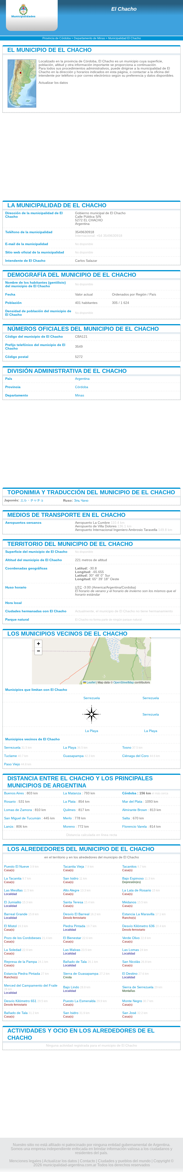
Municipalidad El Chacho (124, 38)
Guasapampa (73, 756)
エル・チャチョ (32, 500)
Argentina (82, 379)
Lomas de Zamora (18, 810)
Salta (126, 818)
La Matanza (72, 793)
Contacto (87, 1161)
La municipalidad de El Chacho (57, 205)
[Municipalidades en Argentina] (27, 11)
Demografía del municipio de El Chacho (71, 275)
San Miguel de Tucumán (22, 818)
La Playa (91, 731)
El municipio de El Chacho (49, 50)
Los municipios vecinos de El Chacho (67, 633)
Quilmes (69, 810)
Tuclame (10, 756)
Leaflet (91, 682)
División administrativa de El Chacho (67, 371)
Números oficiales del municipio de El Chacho (83, 329)
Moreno (69, 826)
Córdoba (81, 387)
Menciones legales (25, 1161)
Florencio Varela (134, 826)
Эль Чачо (81, 500)
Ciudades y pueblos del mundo (124, 1161)
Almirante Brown (134, 810)
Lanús (8, 826)
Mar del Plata (132, 801)
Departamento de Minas (89, 38)
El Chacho (124, 9)
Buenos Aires (14, 793)
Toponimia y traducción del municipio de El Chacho (91, 492)
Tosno (126, 747)
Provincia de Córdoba (56, 38)
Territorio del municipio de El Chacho (70, 544)
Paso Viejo (12, 764)
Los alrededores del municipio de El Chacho (80, 849)
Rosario (10, 801)
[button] (38, 644)
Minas (79, 395)
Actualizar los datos (53, 82)
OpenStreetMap (123, 682)
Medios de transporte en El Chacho (66, 515)
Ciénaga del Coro (135, 756)
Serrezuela (91, 698)
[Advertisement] (91, 156)
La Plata (69, 801)
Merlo (67, 818)
